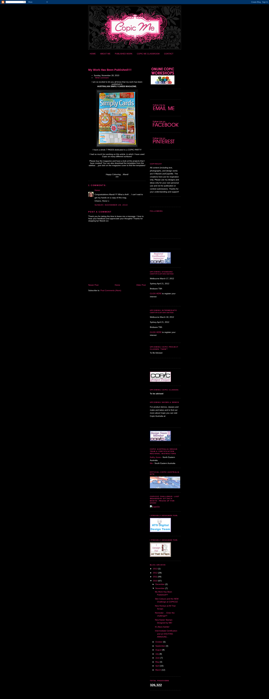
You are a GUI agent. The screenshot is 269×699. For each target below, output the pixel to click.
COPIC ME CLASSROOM (148, 54)
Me (151, 463)
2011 (155, 577)
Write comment (102, 78)
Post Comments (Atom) (110, 290)
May (157, 662)
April (157, 666)
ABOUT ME (105, 54)
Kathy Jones (155, 457)
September (160, 646)
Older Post (141, 285)
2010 (155, 581)
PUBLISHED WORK (123, 54)
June (157, 658)
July (157, 654)
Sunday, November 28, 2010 (111, 205)
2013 (155, 569)
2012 (155, 573)
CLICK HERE (156, 293)
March (158, 670)
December (160, 584)
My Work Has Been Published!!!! (110, 69)
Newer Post (93, 285)
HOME (93, 54)
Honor (97, 190)
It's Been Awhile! (162, 627)
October (159, 642)
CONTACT (168, 54)
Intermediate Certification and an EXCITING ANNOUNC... (166, 634)
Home (117, 285)
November (160, 588)
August (158, 650)
